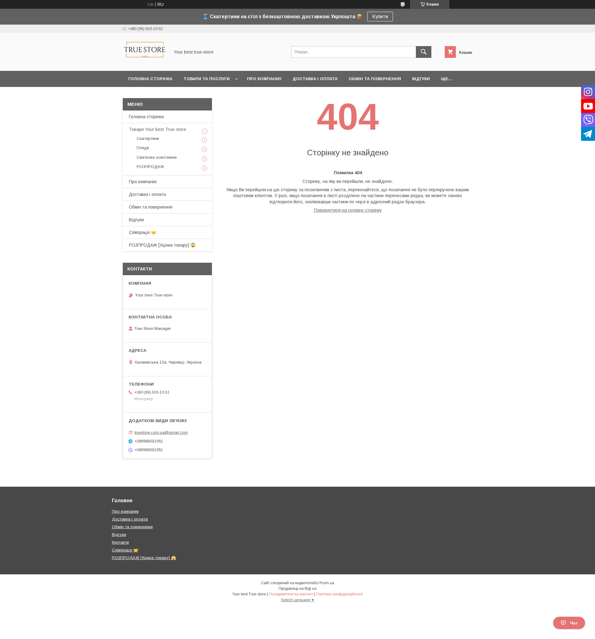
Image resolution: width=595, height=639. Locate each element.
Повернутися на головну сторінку (348, 210)
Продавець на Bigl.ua (297, 588)
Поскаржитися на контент (291, 594)
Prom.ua (327, 583)
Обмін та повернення (375, 78)
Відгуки (421, 78)
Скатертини (148, 138)
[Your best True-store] (144, 62)
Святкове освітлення (157, 157)
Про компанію (264, 78)
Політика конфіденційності (339, 594)
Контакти (120, 542)
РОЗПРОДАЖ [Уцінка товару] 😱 (162, 245)
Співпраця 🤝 (142, 232)
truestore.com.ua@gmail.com (161, 432)
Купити (380, 16)
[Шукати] (423, 52)
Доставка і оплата (315, 78)
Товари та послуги (206, 78)
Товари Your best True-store (157, 129)
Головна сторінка (150, 78)
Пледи (143, 147)
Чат (574, 622)
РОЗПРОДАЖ (150, 166)
